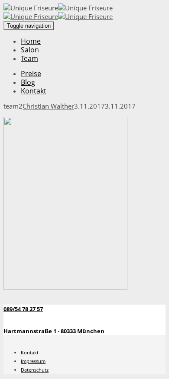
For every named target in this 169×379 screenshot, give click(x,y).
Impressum (33, 361)
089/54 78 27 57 (23, 309)
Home (31, 41)
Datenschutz (35, 369)
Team (29, 58)
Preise (31, 73)
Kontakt (33, 91)
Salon (30, 50)
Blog (28, 82)
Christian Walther (48, 106)
